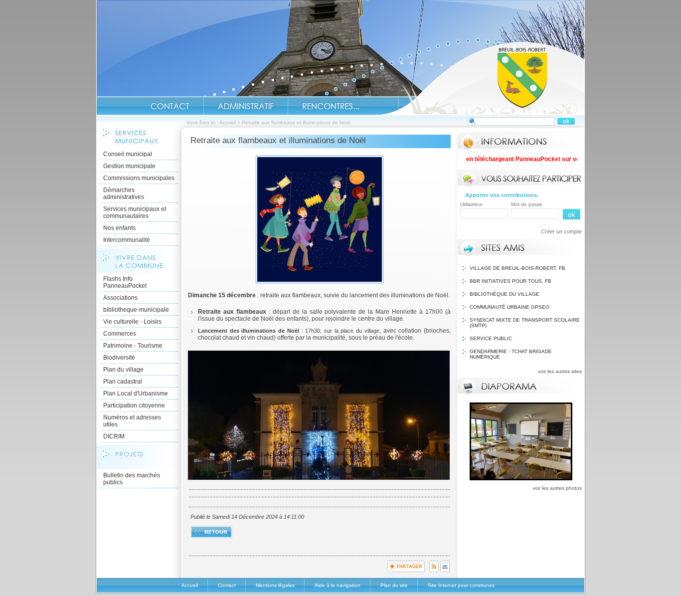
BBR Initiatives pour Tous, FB (510, 281)
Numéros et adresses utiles (132, 421)
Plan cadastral (122, 381)
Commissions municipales (138, 178)
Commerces (119, 333)
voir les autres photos (557, 488)
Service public (491, 338)
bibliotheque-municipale (136, 309)
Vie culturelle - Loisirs (132, 321)
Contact (170, 106)
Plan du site (394, 585)
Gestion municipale (129, 166)
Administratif (246, 106)
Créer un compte (561, 231)
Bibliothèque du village (504, 294)
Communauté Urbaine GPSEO (509, 307)
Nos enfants (119, 227)
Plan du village (123, 369)
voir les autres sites (560, 371)
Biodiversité (119, 357)
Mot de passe (526, 204)
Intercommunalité (126, 239)
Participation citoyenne (134, 405)
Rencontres (330, 106)
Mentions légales (275, 585)
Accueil (482, 78)
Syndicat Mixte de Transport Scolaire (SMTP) (525, 322)
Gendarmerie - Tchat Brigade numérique (511, 354)
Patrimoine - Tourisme (133, 345)
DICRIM (114, 436)
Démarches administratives (123, 193)
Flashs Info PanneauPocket (125, 282)
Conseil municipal (127, 154)
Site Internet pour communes (461, 585)
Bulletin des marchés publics (131, 479)
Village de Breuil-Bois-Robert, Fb (517, 268)
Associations (120, 297)
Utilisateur (471, 204)
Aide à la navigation (337, 585)
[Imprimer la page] (445, 570)
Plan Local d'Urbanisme (135, 393)
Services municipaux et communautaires (134, 212)
